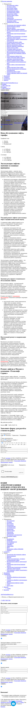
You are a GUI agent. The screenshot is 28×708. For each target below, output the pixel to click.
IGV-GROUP (10, 543)
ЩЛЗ (8, 547)
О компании (7, 574)
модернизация (4, 361)
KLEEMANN (10, 539)
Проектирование (11, 556)
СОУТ (8, 584)
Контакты (6, 590)
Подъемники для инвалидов (14, 534)
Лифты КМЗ (10, 546)
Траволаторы (10, 533)
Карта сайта (10, 585)
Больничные (10, 529)
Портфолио (7, 573)
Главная (6, 92)
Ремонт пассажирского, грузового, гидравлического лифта (16, 559)
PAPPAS (9, 550)
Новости (6, 587)
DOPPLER (10, 540)
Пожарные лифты (11, 536)
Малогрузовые (11, 530)
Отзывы (9, 575)
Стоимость (6, 551)
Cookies (22, 702)
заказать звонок (5, 90)
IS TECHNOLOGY (12, 542)
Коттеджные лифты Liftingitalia (15, 549)
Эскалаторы (10, 532)
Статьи (9, 588)
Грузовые (9, 522)
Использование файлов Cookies (15, 582)
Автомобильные (11, 527)
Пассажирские (11, 520)
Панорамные (10, 525)
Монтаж (9, 557)
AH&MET (9, 544)
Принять (3, 706)
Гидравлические (11, 526)
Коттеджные (10, 523)
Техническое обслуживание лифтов (16, 554)
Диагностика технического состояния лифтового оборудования (17, 568)
